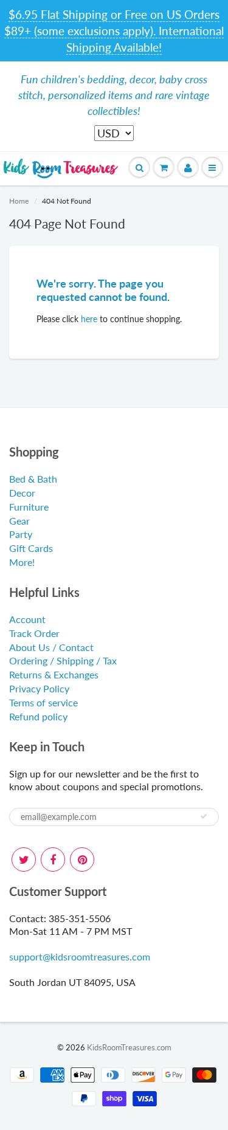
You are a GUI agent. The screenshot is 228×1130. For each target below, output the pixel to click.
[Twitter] (24, 859)
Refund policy (38, 716)
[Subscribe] (203, 816)
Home (19, 200)
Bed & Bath (33, 478)
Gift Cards (31, 548)
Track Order (34, 633)
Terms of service (43, 702)
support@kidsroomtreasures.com (79, 956)
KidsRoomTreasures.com (129, 1047)
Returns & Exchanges (53, 674)
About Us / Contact (51, 647)
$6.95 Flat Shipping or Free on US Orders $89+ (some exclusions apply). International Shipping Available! (114, 30)
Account (27, 619)
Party (20, 534)
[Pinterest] (82, 859)
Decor (22, 492)
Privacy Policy (39, 688)
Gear (19, 520)
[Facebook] (53, 859)
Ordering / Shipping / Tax (63, 660)
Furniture (29, 506)
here (89, 319)
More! (22, 562)
